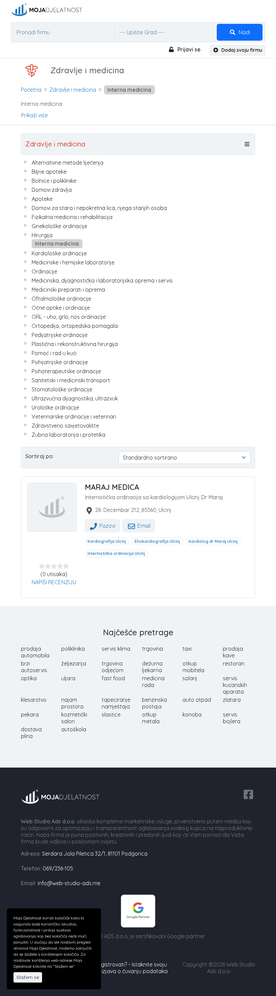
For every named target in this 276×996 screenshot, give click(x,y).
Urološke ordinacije (55, 407)
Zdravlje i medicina (72, 89)
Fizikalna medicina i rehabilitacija (72, 217)
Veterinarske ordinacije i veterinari (74, 416)
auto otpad (196, 699)
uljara (68, 678)
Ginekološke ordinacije (59, 226)
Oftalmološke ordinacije (61, 298)
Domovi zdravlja (52, 189)
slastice (111, 714)
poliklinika (73, 648)
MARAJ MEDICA (112, 487)
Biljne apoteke (49, 171)
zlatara (232, 699)
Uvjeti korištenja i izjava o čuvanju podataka (113, 971)
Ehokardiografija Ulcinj (157, 541)
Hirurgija (42, 235)
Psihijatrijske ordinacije (60, 362)
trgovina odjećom (113, 667)
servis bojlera (231, 718)
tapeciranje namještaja (116, 703)
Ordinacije (44, 271)
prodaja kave (233, 652)
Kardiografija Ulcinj (107, 541)
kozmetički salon (74, 718)
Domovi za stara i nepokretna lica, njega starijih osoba (99, 208)
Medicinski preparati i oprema (68, 289)
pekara (30, 714)
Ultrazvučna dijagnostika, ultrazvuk (75, 398)
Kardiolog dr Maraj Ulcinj (213, 541)
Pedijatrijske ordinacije (60, 335)
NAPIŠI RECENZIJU (54, 582)
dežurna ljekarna (152, 667)
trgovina (152, 648)
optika (29, 678)
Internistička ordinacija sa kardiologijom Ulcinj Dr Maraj (154, 497)
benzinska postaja (154, 703)
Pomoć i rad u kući (54, 353)
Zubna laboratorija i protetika (68, 434)
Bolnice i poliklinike (54, 180)
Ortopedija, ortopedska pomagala (75, 325)
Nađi (243, 32)
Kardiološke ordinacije (59, 253)
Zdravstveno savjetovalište (65, 425)
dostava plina (31, 732)
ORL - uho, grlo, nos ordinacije (69, 316)
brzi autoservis (34, 667)
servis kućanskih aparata (235, 685)
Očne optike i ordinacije (61, 307)
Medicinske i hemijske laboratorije (73, 262)
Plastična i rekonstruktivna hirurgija (75, 344)
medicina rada (153, 681)
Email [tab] (143, 525)
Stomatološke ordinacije (62, 389)
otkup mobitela (193, 667)
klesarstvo (33, 699)
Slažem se (27, 977)
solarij (189, 678)
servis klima (116, 648)
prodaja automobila (35, 652)
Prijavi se (188, 49)
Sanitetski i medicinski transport (71, 380)
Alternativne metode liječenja (67, 162)
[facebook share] (248, 793)
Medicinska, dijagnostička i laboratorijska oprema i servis (102, 280)
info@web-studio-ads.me (69, 883)
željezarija (73, 663)
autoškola (73, 729)
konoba (192, 714)
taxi (187, 648)
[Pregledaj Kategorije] (247, 144)
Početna (31, 89)
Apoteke (42, 199)
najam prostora (72, 703)
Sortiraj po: (39, 456)
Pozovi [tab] (106, 525)
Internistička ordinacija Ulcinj (116, 553)
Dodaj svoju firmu (241, 50)
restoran (233, 663)
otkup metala (151, 718)
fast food (113, 678)
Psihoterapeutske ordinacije (66, 371)
